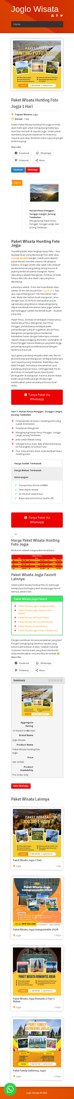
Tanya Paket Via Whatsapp (38, 397)
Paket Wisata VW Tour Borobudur (35, 621)
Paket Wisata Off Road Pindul (33, 617)
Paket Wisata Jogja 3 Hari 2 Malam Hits (38, 630)
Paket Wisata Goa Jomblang (32, 626)
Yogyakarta (48, 290)
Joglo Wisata (35, 9)
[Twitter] (61, 15)
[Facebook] (57, 15)
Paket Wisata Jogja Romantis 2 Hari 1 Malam (34, 1000)
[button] (37, 463)
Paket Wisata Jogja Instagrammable (36, 606)
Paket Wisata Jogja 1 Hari (27, 860)
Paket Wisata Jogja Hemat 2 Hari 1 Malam (35, 612)
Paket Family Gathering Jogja (29, 1070)
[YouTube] (52, 15)
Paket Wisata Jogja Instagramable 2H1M (35, 929)
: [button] (28, 470)
